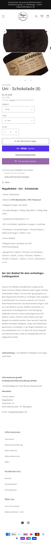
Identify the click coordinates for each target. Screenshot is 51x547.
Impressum (9, 439)
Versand (11, 100)
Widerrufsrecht (11, 450)
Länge (4, 115)
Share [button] (7, 182)
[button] (3, 16)
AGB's (7, 462)
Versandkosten (11, 484)
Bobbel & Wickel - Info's (14, 512)
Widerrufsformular (12, 456)
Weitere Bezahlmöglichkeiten (25, 155)
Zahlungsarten (11, 490)
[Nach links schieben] (20, 80)
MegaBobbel (27, 543)
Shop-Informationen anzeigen (17, 176)
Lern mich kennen (12, 506)
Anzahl (4, 127)
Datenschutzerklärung (14, 445)
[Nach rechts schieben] (31, 80)
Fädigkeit (5, 104)
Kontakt (8, 478)
